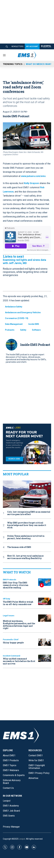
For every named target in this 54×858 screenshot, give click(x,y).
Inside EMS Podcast (16, 116)
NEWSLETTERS (17, 46)
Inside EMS (33, 324)
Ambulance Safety (13, 306)
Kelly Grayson (31, 183)
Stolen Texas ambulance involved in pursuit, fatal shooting (25, 537)
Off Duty (6, 599)
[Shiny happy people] (44, 642)
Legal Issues (8, 615)
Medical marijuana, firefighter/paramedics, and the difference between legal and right (19, 625)
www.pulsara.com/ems (33, 176)
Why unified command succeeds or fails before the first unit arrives (19, 661)
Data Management (14, 324)
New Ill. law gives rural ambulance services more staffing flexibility (25, 557)
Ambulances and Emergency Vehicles (23, 312)
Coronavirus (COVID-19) (16, 318)
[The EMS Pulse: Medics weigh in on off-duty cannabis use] (44, 601)
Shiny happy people (13, 642)
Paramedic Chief (10, 639)
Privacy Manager (11, 826)
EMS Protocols (9, 579)
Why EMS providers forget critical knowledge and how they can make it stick (26, 525)
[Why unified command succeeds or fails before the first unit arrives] (44, 658)
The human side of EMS (19, 547)
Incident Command (11, 656)
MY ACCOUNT (32, 46)
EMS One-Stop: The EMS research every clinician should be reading (15, 585)
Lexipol (22, 839)
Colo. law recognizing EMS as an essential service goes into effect (28, 513)
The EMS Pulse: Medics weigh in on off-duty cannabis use (18, 603)
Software (36, 330)
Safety (23, 330)
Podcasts (9, 330)
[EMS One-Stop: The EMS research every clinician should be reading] (44, 582)
